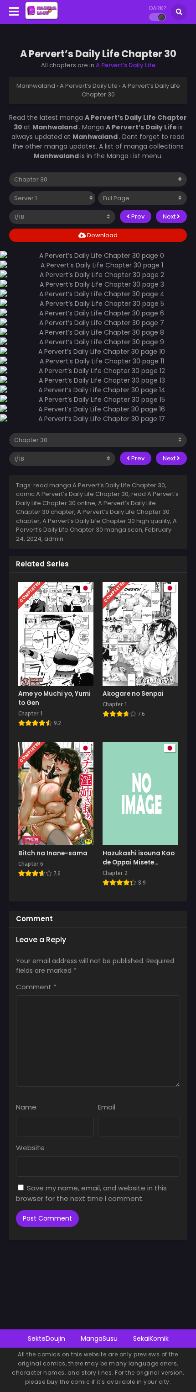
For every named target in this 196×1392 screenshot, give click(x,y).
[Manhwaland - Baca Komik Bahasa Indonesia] (41, 17)
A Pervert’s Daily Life (125, 65)
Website (30, 1147)
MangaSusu (99, 1338)
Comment (36, 987)
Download (102, 235)
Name (26, 1107)
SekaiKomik (151, 1338)
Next (170, 216)
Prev (137, 216)
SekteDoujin (46, 1338)
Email (106, 1107)
